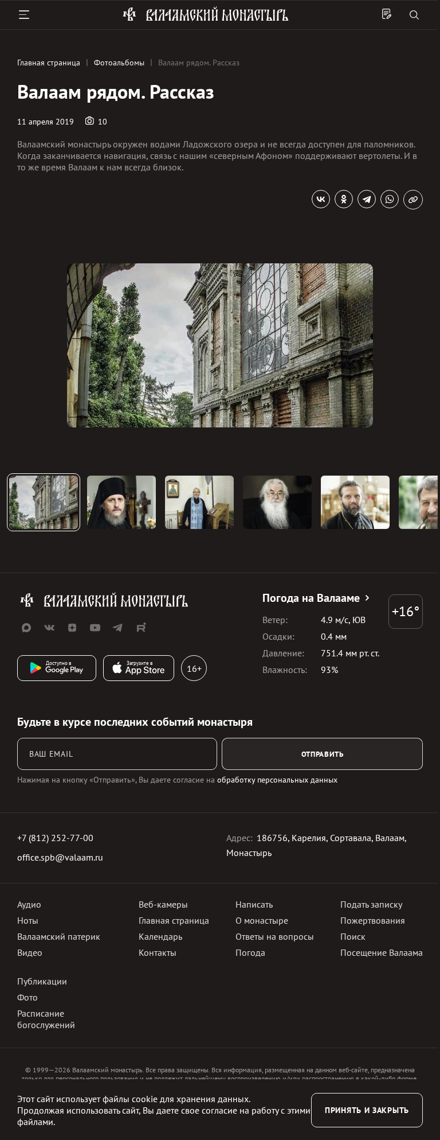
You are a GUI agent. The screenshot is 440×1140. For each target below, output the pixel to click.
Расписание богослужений (46, 1018)
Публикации (42, 981)
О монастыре (261, 920)
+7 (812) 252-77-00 (55, 837)
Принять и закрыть (367, 1110)
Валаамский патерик (58, 936)
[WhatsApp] (389, 199)
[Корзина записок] (387, 15)
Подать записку (371, 904)
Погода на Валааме (311, 598)
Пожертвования (372, 920)
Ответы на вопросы (274, 936)
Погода (250, 952)
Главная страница (174, 920)
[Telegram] (367, 199)
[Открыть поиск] (414, 15)
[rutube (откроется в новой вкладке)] (141, 627)
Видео (29, 952)
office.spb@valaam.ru (60, 857)
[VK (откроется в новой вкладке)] (49, 627)
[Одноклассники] (344, 199)
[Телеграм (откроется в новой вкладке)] (118, 627)
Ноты (27, 920)
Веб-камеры (163, 904)
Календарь (160, 936)
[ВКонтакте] (321, 199)
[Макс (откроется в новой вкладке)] (26, 627)
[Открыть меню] (24, 15)
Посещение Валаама (381, 952)
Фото (27, 997)
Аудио (29, 904)
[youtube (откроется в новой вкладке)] (95, 627)
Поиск (353, 936)
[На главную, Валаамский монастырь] (205, 19)
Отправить (322, 754)
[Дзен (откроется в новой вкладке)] (72, 627)
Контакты (157, 952)
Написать (254, 904)
